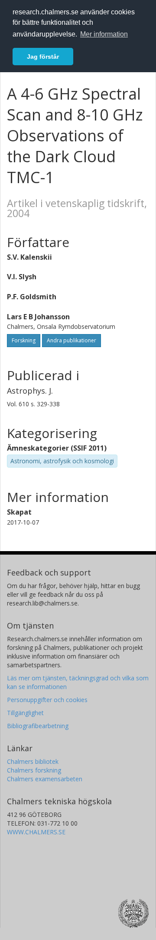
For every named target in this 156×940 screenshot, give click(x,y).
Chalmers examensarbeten (44, 779)
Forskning (24, 340)
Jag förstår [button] (43, 56)
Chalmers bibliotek (32, 761)
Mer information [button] (104, 34)
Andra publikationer (71, 340)
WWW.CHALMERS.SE (36, 832)
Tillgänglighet (25, 713)
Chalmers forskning (34, 770)
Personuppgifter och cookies (47, 700)
